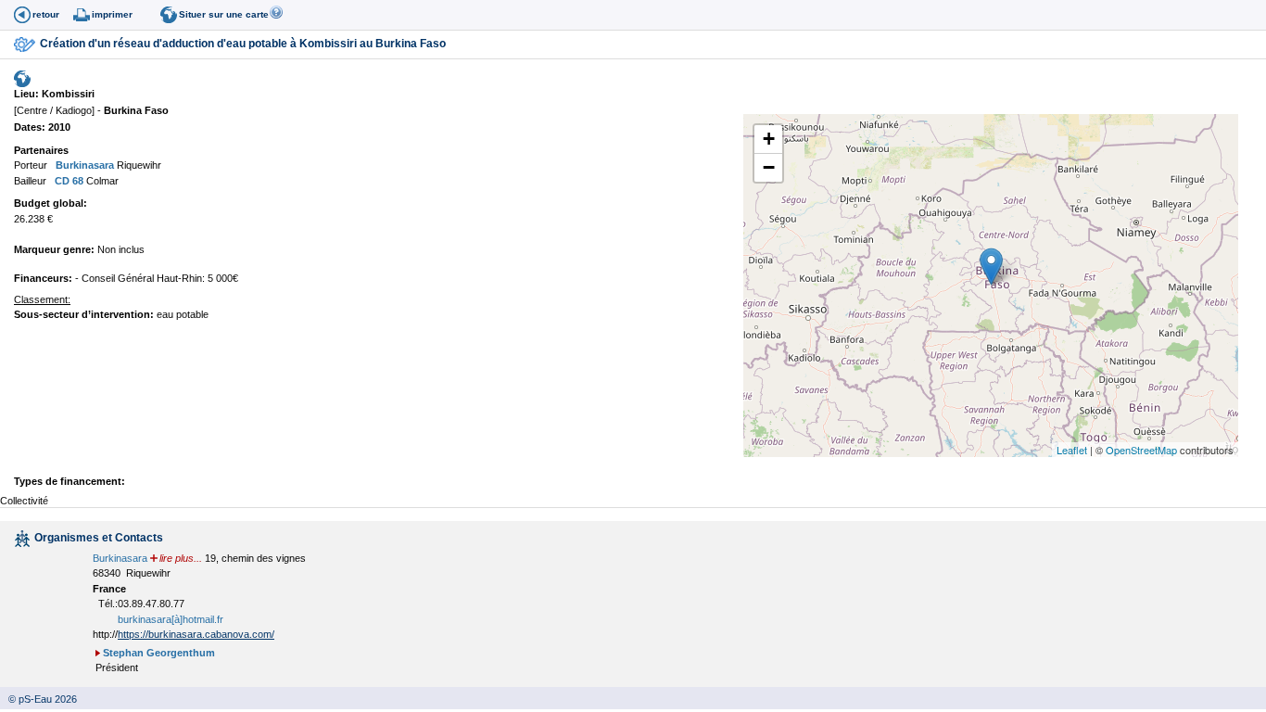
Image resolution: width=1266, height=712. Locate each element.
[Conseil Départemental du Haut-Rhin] (50, 180)
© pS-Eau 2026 (38, 699)
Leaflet (1072, 449)
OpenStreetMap (1141, 449)
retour (45, 14)
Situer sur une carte (224, 14)
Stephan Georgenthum (159, 652)
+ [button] (769, 138)
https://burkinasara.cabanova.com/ (196, 634)
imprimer (112, 14)
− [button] (769, 167)
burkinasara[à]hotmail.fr (170, 619)
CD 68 (67, 180)
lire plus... (180, 558)
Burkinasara (83, 165)
